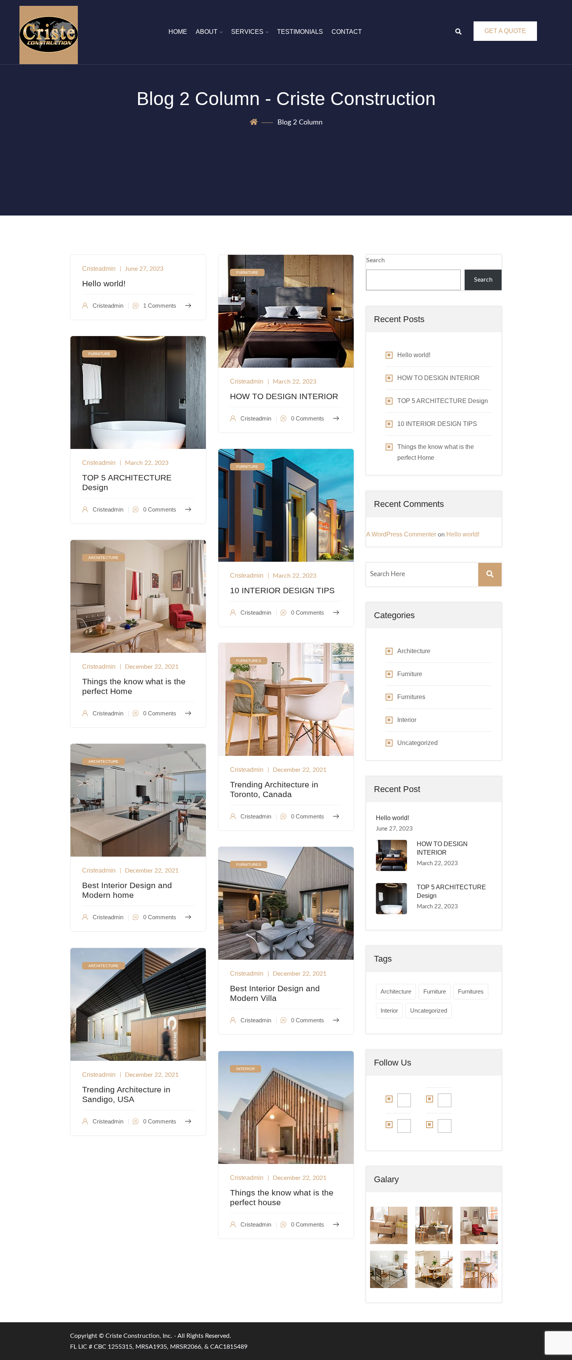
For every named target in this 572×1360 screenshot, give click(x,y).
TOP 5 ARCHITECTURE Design (127, 482)
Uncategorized (417, 743)
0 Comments (307, 418)
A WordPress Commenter (401, 534)
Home (177, 31)
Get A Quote (505, 31)
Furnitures (248, 661)
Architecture (103, 558)
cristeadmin (99, 268)
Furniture (247, 272)
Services (247, 31)
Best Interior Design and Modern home (127, 890)
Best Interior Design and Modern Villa (275, 993)
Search (375, 260)
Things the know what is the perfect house (281, 1197)
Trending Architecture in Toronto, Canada (274, 789)
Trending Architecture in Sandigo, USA (126, 1094)
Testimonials (300, 31)
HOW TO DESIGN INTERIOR (284, 396)
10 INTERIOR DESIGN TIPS (282, 590)
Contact (347, 31)
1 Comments (159, 305)
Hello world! (104, 283)
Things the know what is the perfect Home (134, 686)
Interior (245, 1069)
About (207, 31)
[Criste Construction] (48, 35)
